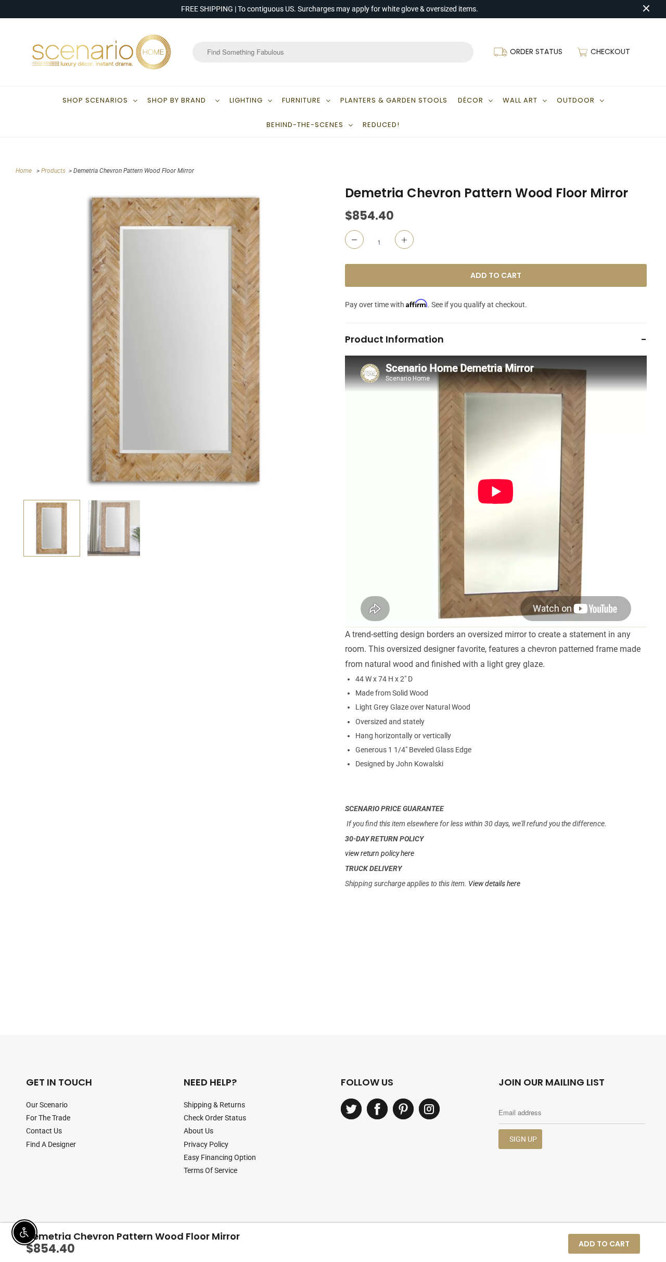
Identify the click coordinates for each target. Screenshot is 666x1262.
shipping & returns (214, 1105)
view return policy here (379, 853)
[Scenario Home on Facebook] (377, 1109)
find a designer (51, 1144)
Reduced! (381, 125)
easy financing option (220, 1157)
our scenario (47, 1105)
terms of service (210, 1170)
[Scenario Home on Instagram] (429, 1109)
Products (53, 170)
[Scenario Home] (101, 52)
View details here (494, 883)
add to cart (604, 1244)
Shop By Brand (178, 100)
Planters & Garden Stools (393, 100)
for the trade (48, 1118)
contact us (44, 1131)
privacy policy (206, 1144)
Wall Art (520, 100)
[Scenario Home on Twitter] (351, 1109)
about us (198, 1131)
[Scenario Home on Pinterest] (403, 1109)
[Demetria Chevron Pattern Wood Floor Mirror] (175, 340)
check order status (215, 1118)
